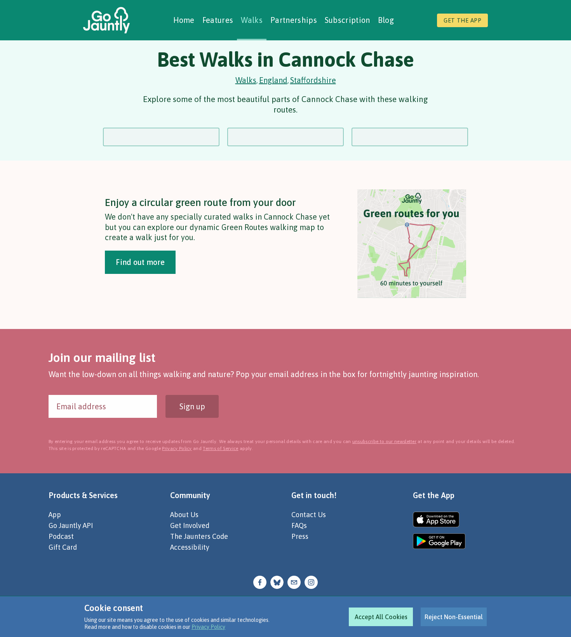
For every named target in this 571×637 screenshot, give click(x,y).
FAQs (299, 525)
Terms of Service (220, 448)
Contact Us (308, 515)
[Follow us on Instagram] (311, 582)
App (55, 515)
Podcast (61, 536)
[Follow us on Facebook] (259, 582)
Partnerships (293, 20)
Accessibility (189, 547)
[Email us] (294, 582)
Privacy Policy (208, 627)
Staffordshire (313, 80)
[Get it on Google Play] (439, 541)
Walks (252, 20)
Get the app (462, 20)
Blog (386, 20)
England (273, 80)
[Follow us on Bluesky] (277, 582)
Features (217, 20)
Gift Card (63, 547)
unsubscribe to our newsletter (384, 441)
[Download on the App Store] (439, 519)
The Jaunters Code (199, 536)
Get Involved (189, 525)
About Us (184, 515)
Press (299, 536)
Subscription (347, 20)
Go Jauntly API (71, 525)
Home (184, 20)
